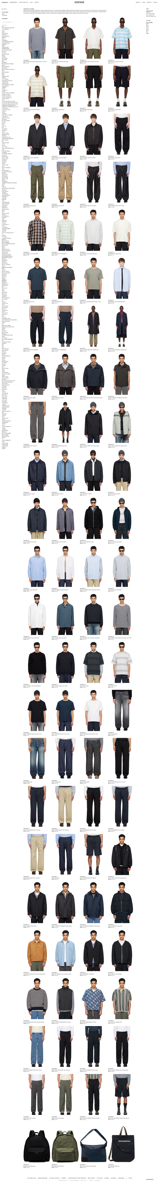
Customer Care (31, 1178)
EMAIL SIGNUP (91, 1178)
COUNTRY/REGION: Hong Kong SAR (77, 1178)
